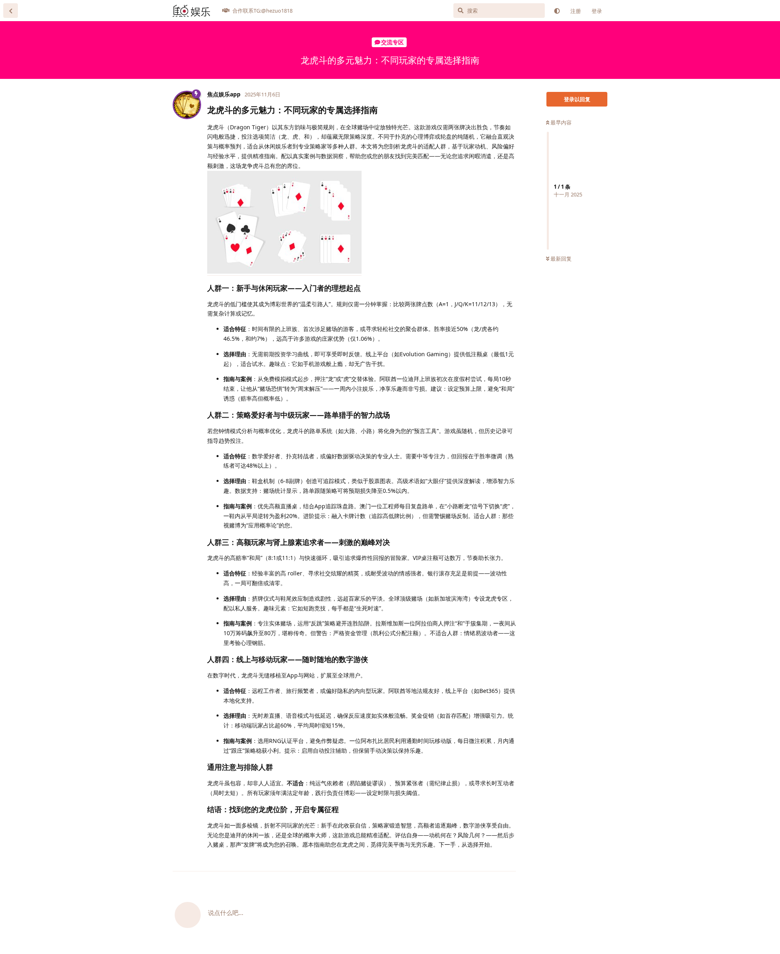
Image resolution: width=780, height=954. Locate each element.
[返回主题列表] (10, 10)
